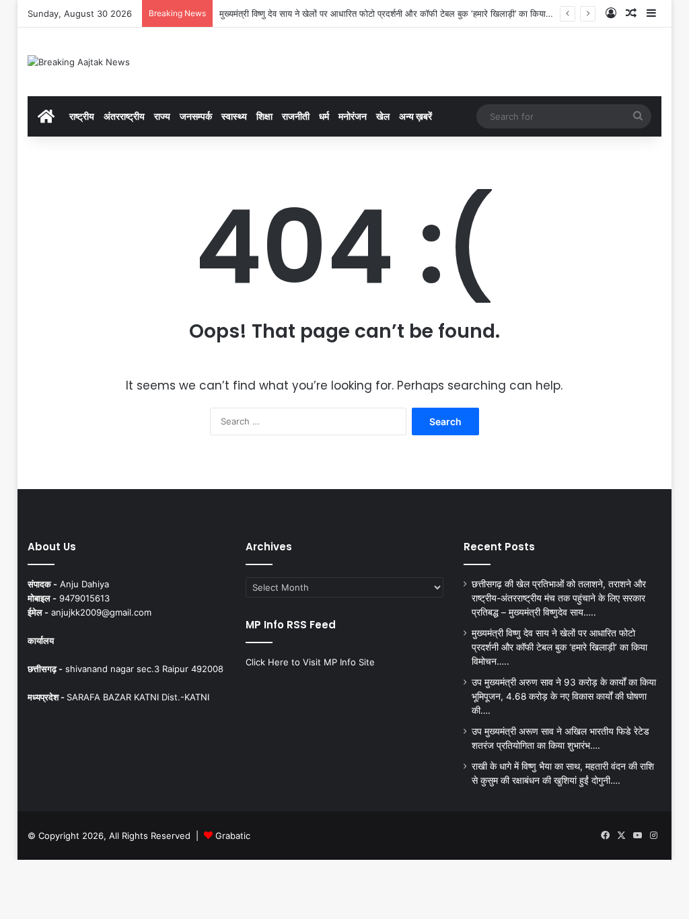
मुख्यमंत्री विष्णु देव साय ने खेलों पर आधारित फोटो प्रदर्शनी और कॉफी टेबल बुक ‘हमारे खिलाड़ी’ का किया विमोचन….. (401, 13)
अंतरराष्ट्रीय (124, 116)
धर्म (324, 116)
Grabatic (232, 835)
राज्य (162, 116)
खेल (383, 116)
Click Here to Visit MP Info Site (310, 662)
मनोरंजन (352, 116)
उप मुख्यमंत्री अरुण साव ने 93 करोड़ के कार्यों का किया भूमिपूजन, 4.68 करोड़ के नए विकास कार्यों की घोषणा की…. (564, 696)
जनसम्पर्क (196, 116)
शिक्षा (264, 116)
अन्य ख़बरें (415, 116)
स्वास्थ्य (234, 116)
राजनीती (296, 116)
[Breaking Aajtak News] (79, 61)
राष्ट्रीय (81, 116)
